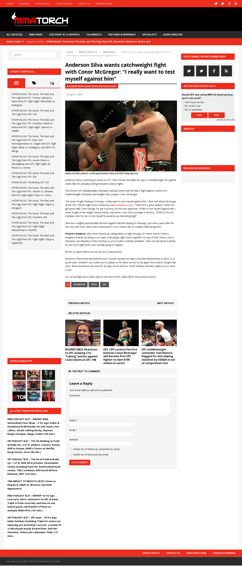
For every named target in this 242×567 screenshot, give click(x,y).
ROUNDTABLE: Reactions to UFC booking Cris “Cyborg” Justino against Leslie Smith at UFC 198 (81, 354)
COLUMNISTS (94, 34)
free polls (231, 120)
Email (72, 430)
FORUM (10, 3)
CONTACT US (84, 3)
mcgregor (79, 284)
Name (73, 420)
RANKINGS (24, 3)
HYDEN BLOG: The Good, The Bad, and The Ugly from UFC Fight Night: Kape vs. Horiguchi (33, 204)
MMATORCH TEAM (104, 3)
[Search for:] (34, 55)
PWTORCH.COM (42, 3)
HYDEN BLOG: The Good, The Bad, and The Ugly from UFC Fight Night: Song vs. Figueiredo (33, 239)
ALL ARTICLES (14, 34)
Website (73, 439)
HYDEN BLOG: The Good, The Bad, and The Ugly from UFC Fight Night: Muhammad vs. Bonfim (33, 226)
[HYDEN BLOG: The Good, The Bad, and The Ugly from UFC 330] (33, 375)
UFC (105, 284)
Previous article (79, 303)
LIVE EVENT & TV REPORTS (64, 34)
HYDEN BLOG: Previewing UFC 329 (30, 182)
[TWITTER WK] (223, 3)
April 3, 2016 (75, 94)
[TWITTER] (216, 3)
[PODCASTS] (236, 3)
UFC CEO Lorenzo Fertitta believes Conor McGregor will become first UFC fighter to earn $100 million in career (120, 356)
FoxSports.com (123, 205)
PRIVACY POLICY (151, 553)
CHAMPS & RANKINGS (224, 553)
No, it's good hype (193, 109)
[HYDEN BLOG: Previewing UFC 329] (19, 396)
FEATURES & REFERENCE (122, 34)
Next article (165, 303)
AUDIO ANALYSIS (172, 34)
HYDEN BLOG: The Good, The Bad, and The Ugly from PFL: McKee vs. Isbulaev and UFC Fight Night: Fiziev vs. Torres (33, 191)
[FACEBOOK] (229, 3)
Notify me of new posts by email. (91, 454)
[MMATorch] (40, 19)
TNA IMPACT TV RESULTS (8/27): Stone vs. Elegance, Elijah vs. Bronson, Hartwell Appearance (31, 485)
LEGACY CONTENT (64, 3)
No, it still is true (193, 106)
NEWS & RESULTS (88, 52)
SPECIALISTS (149, 34)
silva (94, 284)
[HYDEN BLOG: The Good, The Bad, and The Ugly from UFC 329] (48, 386)
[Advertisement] (32, 303)
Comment (74, 395)
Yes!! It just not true (194, 102)
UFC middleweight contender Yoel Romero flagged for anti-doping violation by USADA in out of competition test (158, 356)
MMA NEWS (35, 34)
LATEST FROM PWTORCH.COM (30, 410)
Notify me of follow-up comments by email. (96, 449)
